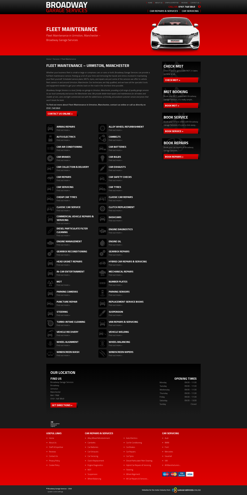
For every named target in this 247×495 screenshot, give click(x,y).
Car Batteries (93, 447)
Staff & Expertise (172, 2)
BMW (167, 443)
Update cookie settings (55, 492)
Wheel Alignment (133, 474)
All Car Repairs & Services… (137, 479)
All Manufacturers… (173, 465)
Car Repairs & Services (164, 11)
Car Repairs (131, 452)
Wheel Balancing (94, 479)
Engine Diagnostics (95, 465)
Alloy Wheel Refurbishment (99, 438)
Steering (129, 470)
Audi (166, 438)
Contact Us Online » (60, 114)
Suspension (92, 474)
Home (150, 2)
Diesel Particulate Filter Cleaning (139, 461)
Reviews (184, 2)
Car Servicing (190, 11)
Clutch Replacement (96, 461)
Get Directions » (62, 405)
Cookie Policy (54, 465)
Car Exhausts (93, 452)
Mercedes (169, 452)
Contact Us (194, 2)
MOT (89, 470)
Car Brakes (130, 447)
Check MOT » (172, 80)
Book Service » (174, 131)
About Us (158, 2)
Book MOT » (172, 105)
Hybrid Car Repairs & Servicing (138, 465)
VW (166, 461)
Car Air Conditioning (134, 443)
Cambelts (91, 443)
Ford (167, 447)
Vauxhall (168, 456)
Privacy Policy (54, 461)
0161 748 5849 (182, 6)
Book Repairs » (174, 157)
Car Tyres (130, 456)
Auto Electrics (131, 438)
